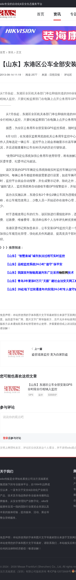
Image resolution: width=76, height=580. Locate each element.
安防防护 (52, 394)
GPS (31, 394)
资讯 (57, 13)
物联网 (63, 272)
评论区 (68, 74)
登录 (5, 438)
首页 (40, 13)
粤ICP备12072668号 (59, 571)
